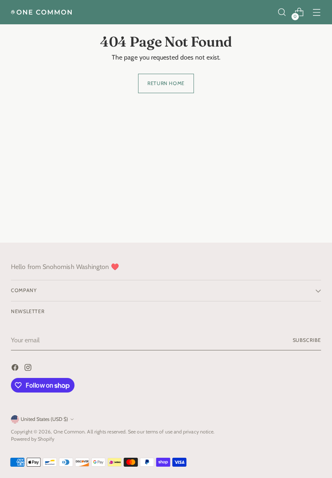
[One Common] (41, 12)
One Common (69, 432)
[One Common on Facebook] (16, 368)
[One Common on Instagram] (29, 368)
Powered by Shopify (32, 439)
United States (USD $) (44, 419)
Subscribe (307, 340)
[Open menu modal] (317, 12)
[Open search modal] (282, 12)
